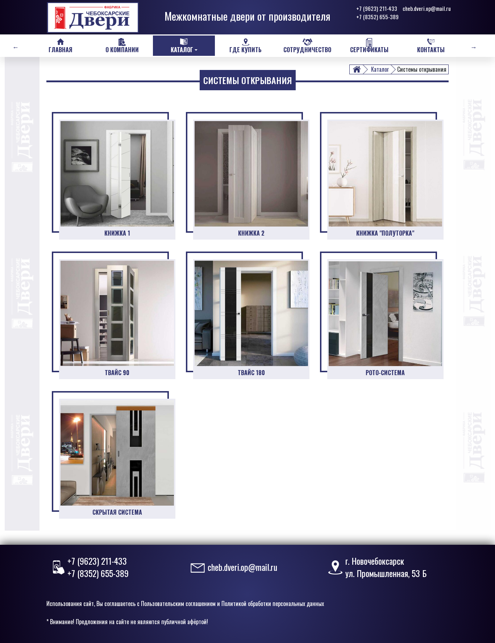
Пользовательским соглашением (178, 603)
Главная (60, 49)
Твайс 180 (251, 372)
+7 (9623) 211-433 (376, 8)
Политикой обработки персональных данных (272, 603)
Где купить (245, 49)
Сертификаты (369, 49)
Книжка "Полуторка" (385, 233)
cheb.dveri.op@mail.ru (427, 8)
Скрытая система (117, 512)
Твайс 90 (117, 372)
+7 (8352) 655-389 (377, 17)
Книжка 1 (117, 233)
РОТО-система (385, 372)
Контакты (431, 49)
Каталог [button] (182, 49)
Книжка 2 (251, 233)
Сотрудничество (307, 49)
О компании (122, 49)
